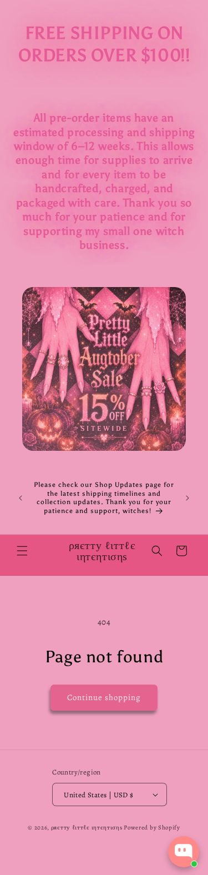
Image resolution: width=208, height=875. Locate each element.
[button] (22, 551)
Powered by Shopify (152, 827)
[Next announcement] (187, 498)
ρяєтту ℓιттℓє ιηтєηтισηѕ (87, 827)
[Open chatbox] (183, 851)
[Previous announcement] (20, 498)
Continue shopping (104, 697)
